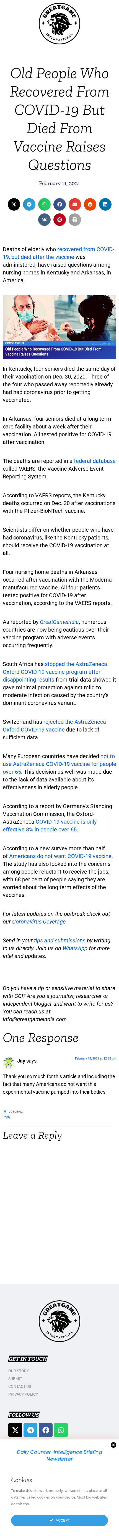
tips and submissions (60, 940)
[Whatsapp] (61, 1430)
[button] (14, 204)
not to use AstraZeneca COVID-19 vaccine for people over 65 (59, 764)
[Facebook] (46, 1430)
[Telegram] (30, 1430)
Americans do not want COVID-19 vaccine (60, 856)
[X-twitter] (15, 1430)
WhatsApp (75, 948)
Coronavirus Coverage (39, 921)
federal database (95, 461)
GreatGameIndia (59, 622)
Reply (6, 1117)
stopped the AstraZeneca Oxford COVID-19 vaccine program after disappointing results (55, 672)
